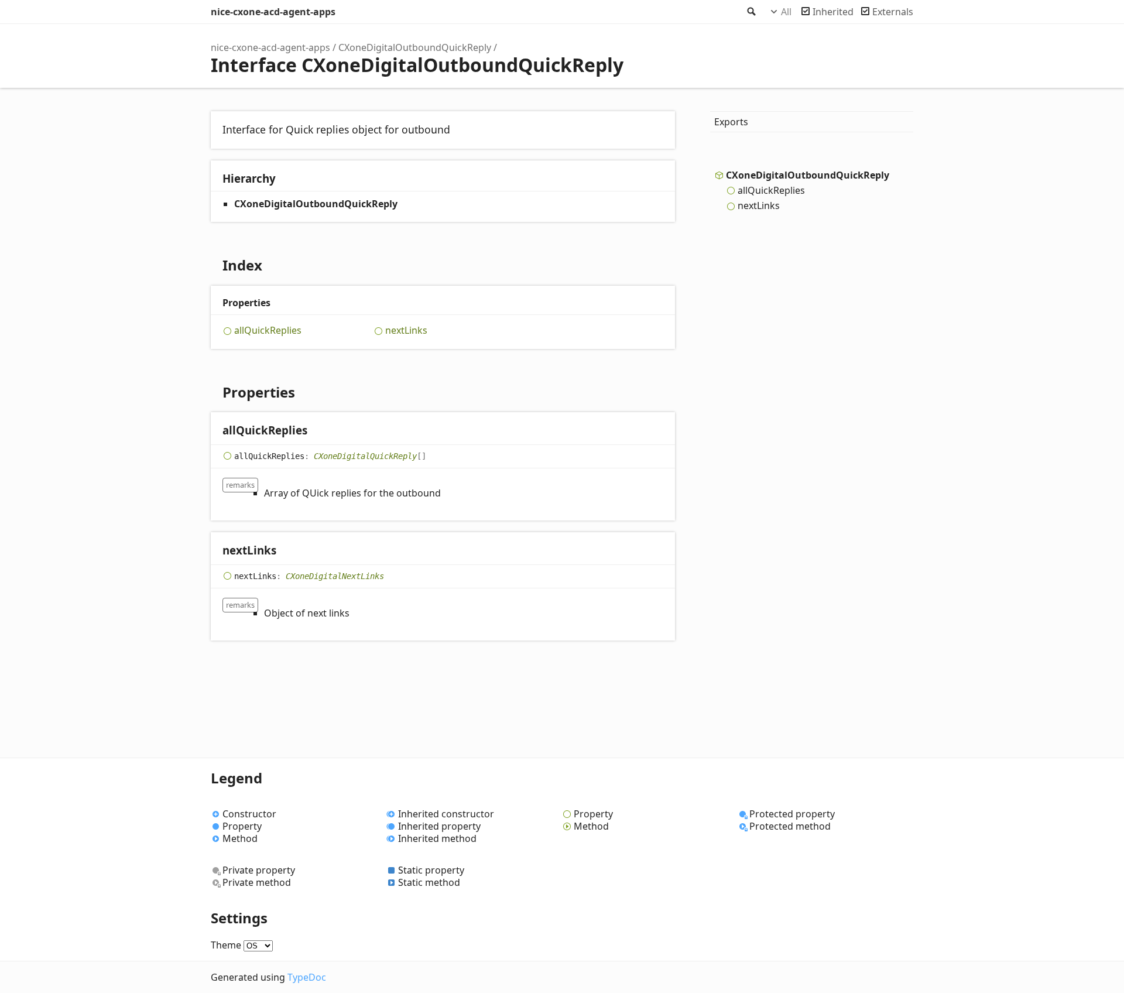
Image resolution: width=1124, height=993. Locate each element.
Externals (892, 11)
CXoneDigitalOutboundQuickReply (414, 47)
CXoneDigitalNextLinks (335, 575)
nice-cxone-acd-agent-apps (273, 11)
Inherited (833, 11)
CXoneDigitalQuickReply (365, 455)
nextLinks (406, 330)
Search (750, 11)
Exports (731, 121)
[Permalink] (318, 431)
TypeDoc (306, 977)
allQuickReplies (267, 330)
